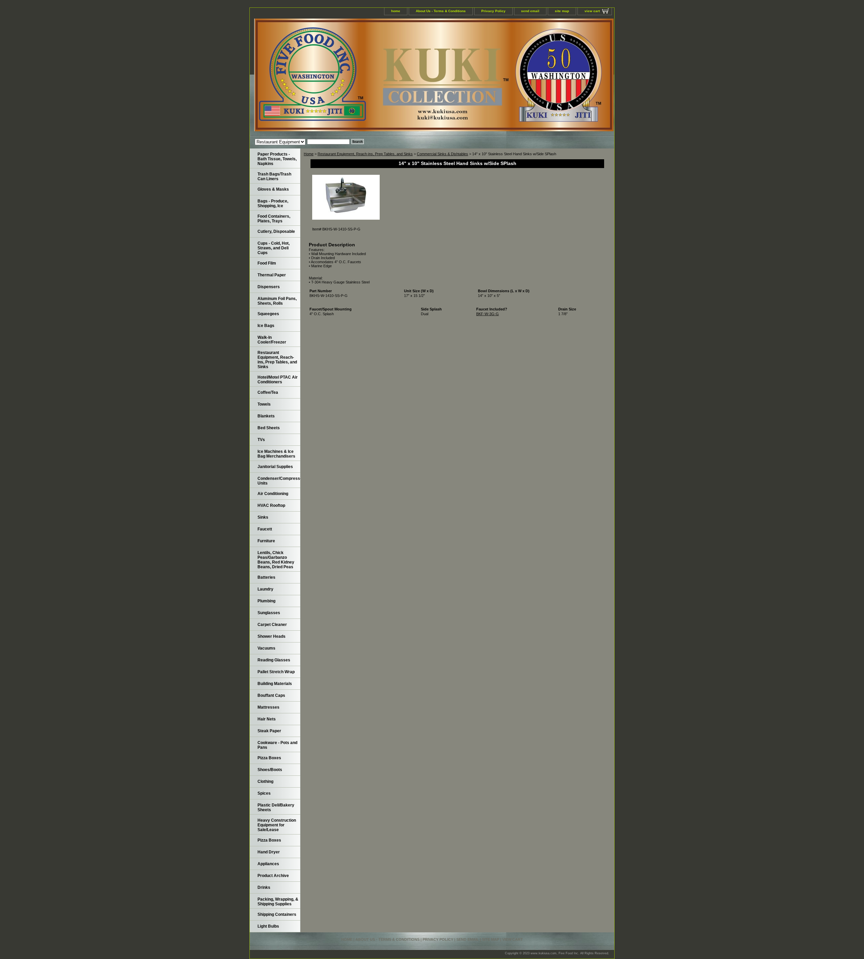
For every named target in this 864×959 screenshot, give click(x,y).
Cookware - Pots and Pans (277, 745)
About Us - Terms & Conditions (441, 11)
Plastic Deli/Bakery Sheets (276, 807)
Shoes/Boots (270, 769)
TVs (261, 439)
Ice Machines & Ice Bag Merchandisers (276, 454)
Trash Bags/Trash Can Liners (274, 176)
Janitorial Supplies (275, 466)
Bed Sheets (269, 428)
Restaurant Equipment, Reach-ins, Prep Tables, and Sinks (365, 154)
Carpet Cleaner (272, 624)
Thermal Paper (272, 275)
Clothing (265, 781)
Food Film (267, 263)
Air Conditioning (273, 493)
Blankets (266, 416)
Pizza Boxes (269, 758)
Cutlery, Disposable (276, 231)
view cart (592, 11)
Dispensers (269, 286)
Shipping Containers (277, 914)
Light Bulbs (268, 926)
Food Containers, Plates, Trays (274, 218)
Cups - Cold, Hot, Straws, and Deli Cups (274, 248)
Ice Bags (266, 325)
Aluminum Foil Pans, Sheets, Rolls (277, 301)
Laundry (265, 589)
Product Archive (273, 875)
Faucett (265, 529)
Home (309, 154)
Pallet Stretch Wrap (276, 671)
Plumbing (266, 601)
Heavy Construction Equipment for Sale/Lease (277, 825)
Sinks (263, 517)
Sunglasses (269, 612)
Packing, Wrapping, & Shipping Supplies (278, 901)
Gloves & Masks (273, 189)
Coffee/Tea (268, 392)
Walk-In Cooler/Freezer (272, 340)
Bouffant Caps (271, 695)
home (395, 11)
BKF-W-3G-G (487, 314)
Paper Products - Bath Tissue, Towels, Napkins (277, 159)
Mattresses (268, 707)
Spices (264, 793)
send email (530, 11)
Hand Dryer (269, 852)
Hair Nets (267, 719)
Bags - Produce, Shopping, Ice (273, 203)
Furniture (266, 541)
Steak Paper (269, 731)
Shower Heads (272, 636)
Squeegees (268, 313)
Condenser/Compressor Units (279, 481)
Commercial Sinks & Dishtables (442, 154)
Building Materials (275, 683)
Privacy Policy (493, 11)
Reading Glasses (274, 660)
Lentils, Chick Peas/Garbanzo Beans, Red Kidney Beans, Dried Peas (276, 559)
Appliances (268, 863)
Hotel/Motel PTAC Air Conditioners (278, 379)
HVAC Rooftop (271, 505)
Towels (264, 404)
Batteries (266, 577)
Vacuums (266, 648)
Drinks (264, 887)
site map (562, 11)
